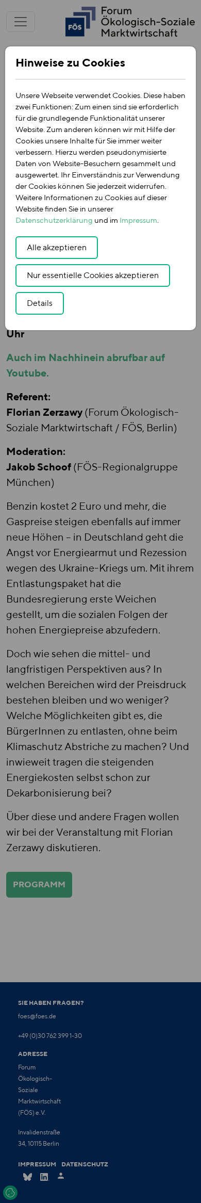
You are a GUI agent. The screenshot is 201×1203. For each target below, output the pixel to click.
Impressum (138, 220)
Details (40, 303)
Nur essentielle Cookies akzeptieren (93, 275)
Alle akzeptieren (57, 247)
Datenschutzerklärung (54, 220)
